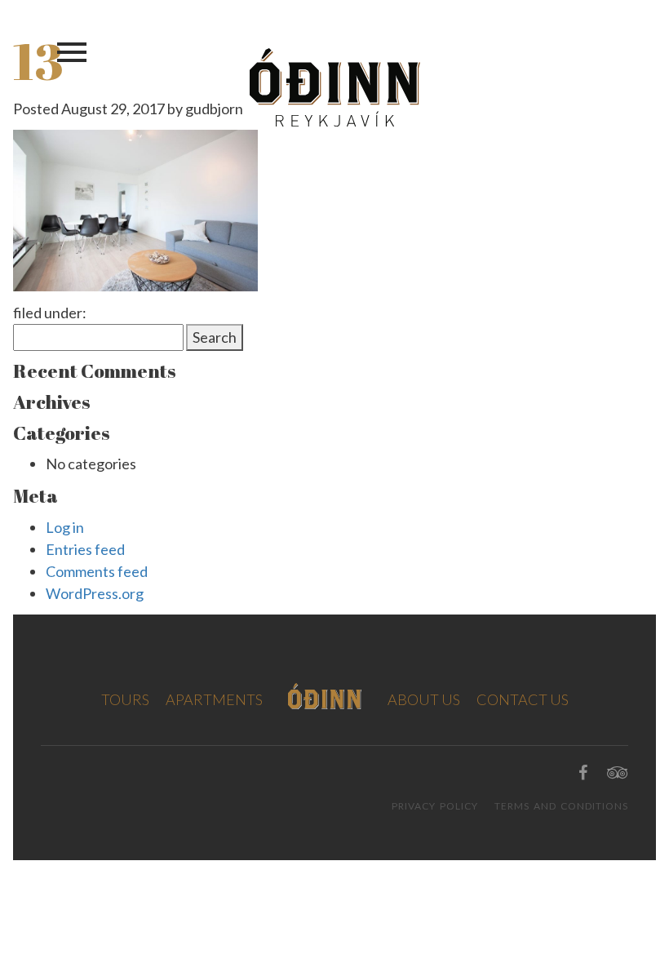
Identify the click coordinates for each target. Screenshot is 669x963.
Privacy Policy (435, 806)
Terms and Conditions (561, 806)
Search (215, 337)
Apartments (214, 699)
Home (325, 696)
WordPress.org (95, 593)
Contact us (522, 699)
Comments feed (97, 571)
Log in (65, 527)
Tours (125, 699)
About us (424, 699)
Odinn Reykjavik (335, 87)
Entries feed (85, 549)
